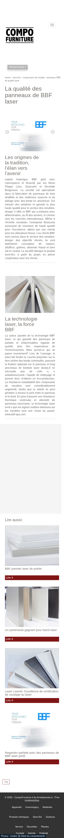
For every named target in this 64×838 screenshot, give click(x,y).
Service (19, 826)
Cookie (13, 836)
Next (52, 132)
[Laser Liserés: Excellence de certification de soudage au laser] (32, 668)
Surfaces (50, 817)
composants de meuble (33, 77)
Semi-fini (37, 817)
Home (8, 77)
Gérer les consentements (33, 836)
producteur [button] (17, 67)
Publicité (43, 833)
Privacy (4, 836)
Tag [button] (6, 782)
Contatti (20, 833)
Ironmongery (32, 807)
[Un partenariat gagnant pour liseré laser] (32, 607)
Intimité (31, 833)
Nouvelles (32, 826)
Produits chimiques (19, 817)
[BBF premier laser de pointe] (32, 545)
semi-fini (16, 77)
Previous (7, 132)
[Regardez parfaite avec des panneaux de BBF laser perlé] (32, 729)
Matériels (47, 807)
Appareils (16, 807)
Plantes (45, 826)
